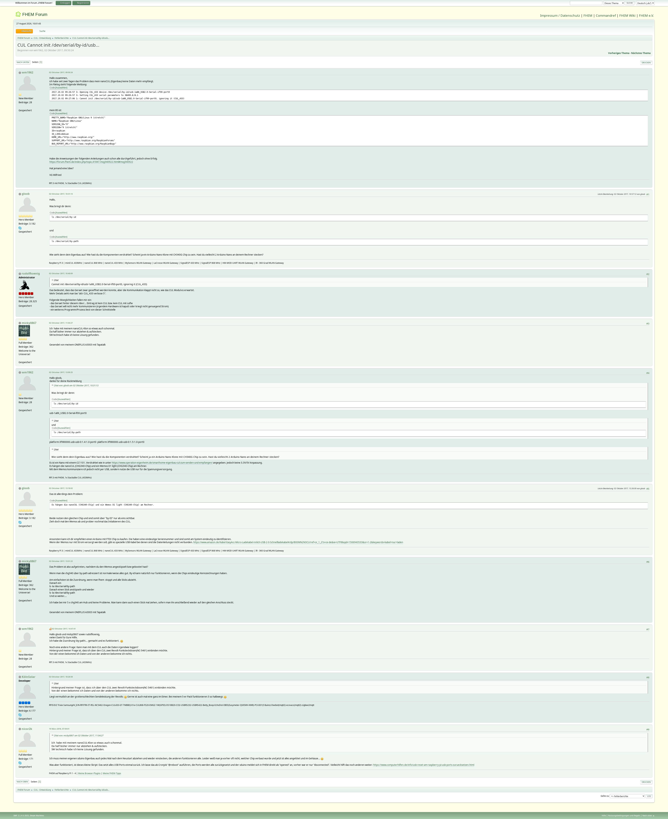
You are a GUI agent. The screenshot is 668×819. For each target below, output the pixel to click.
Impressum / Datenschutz (560, 15)
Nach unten (23, 62)
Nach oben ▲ (648, 815)
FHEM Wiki (627, 15)
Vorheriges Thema (618, 53)
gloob (26, 194)
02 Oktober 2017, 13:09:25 (61, 372)
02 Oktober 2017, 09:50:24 (61, 72)
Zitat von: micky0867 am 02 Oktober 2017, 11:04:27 (79, 735)
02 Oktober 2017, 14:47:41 (64, 628)
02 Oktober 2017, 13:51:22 (61, 561)
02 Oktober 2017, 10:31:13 (61, 194)
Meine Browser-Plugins (89, 773)
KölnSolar (28, 677)
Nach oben (22, 781)
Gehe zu (605, 795)
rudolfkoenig (31, 273)
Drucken (646, 62)
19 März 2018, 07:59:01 (59, 728)
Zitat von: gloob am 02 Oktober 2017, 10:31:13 (76, 385)
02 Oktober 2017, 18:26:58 (61, 676)
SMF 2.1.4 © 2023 (21, 815)
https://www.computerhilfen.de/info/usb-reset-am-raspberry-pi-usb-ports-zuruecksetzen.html (423, 764)
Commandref (606, 15)
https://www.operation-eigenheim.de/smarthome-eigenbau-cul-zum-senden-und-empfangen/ (162, 462)
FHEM (587, 15)
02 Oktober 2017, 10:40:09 (61, 273)
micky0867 (29, 323)
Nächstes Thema (641, 53)
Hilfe (604, 815)
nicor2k (27, 729)
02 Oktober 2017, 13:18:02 (61, 488)
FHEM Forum (34, 14)
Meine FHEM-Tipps (112, 773)
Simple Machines (37, 815)
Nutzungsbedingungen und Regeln (624, 815)
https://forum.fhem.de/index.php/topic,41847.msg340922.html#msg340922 (91, 161)
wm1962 (27, 72)
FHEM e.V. (646, 15)
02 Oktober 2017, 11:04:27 (61, 323)
